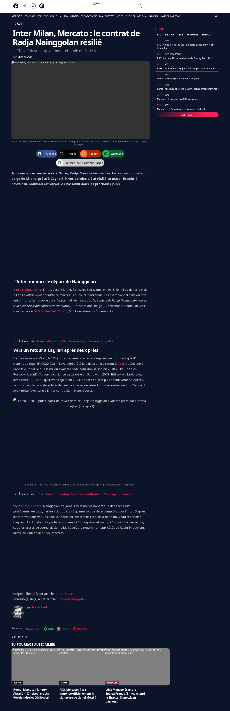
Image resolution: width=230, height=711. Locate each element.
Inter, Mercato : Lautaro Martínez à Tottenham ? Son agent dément (84, 494)
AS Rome (37, 380)
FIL (159, 34)
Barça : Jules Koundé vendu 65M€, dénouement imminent (187, 88)
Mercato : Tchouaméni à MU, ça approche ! (180, 99)
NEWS (18, 24)
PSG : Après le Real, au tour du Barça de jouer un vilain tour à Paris (185, 46)
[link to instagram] (33, 7)
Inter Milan (64, 593)
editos (206, 34)
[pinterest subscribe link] (80, 629)
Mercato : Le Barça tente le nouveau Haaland (181, 109)
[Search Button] (140, 6)
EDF (39, 16)
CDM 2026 (29, 16)
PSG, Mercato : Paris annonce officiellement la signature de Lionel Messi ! (77, 693)
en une (169, 34)
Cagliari (123, 363)
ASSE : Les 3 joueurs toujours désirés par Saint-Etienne (186, 68)
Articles (112, 682)
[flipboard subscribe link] (63, 629)
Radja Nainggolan (26, 289)
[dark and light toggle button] (215, 16)
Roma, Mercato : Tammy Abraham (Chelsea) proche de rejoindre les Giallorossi (31, 693)
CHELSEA (130, 16)
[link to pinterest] (41, 7)
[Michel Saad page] (18, 612)
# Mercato (19, 637)
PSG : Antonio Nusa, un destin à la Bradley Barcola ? (184, 58)
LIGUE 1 (54, 16)
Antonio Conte (31, 506)
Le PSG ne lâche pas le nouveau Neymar (178, 78)
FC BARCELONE (89, 16)
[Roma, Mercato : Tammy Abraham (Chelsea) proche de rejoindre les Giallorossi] (44, 666)
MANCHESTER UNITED (111, 16)
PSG (46, 16)
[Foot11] (114, 6)
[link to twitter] (24, 7)
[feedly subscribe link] (48, 629)
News (17, 682)
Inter (47, 289)
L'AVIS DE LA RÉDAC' (170, 16)
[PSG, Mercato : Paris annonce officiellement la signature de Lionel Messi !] (90, 666)
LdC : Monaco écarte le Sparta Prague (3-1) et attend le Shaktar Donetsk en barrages (125, 695)
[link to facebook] (15, 7)
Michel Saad (25, 56)
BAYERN (153, 16)
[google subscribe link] (33, 629)
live (180, 34)
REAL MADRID (71, 16)
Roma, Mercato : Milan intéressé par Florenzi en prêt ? (74, 341)
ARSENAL (142, 16)
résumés (192, 34)
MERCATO (17, 16)
